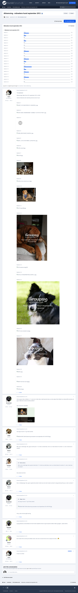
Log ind (4, 85)
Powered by (70, 590)
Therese (9, 542)
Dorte (8, 17)
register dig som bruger (12, 85)
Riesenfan (9, 527)
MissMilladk (9, 403)
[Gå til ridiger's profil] (9, 431)
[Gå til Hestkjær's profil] (9, 461)
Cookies (16, 590)
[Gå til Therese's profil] (9, 538)
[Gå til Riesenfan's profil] (9, 523)
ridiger (8, 435)
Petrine (9, 450)
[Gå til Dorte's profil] (4, 17)
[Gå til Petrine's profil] (9, 446)
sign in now (29, 568)
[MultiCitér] (17, 392)
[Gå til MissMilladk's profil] (9, 398)
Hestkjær (9, 465)
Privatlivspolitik (5, 590)
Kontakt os (11, 590)
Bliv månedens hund (22, 17)
